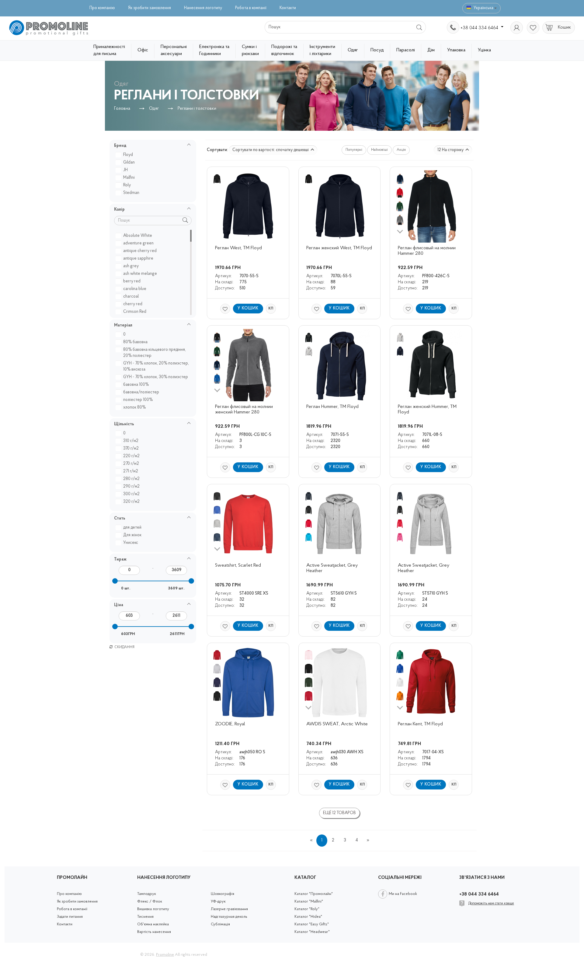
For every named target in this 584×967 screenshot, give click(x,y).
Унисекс (130, 542)
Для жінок (132, 535)
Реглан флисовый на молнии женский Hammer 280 (244, 409)
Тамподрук (146, 894)
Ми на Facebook (403, 894)
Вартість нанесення (154, 932)
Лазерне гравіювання (229, 909)
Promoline (165, 955)
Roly (127, 185)
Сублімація (220, 924)
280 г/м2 (131, 479)
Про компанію (102, 8)
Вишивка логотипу (153, 909)
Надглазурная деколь (229, 917)
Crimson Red (134, 311)
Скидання (123, 647)
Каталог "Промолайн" (313, 894)
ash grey (131, 266)
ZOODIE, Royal (230, 724)
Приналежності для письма (109, 50)
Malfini (129, 177)
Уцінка (484, 50)
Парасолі (405, 50)
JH (125, 170)
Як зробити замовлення (149, 8)
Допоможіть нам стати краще (491, 903)
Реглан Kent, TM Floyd (420, 724)
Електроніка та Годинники (214, 50)
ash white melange (140, 273)
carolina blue (134, 289)
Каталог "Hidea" (308, 917)
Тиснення (145, 917)
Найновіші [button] (379, 150)
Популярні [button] (354, 150)
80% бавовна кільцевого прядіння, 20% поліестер (154, 352)
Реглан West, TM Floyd (238, 248)
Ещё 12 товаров (339, 813)
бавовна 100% (136, 384)
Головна (122, 108)
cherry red (132, 304)
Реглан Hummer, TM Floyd (332, 406)
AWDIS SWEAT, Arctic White (337, 724)
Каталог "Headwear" (312, 932)
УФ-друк (218, 901)
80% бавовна (135, 342)
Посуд (377, 50)
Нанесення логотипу (203, 8)
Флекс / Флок (149, 901)
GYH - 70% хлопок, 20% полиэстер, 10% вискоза (156, 366)
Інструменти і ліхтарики (322, 50)
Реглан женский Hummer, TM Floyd (428, 409)
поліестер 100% (138, 400)
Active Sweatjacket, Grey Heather (332, 568)
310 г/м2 (130, 441)
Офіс (142, 50)
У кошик (248, 308)
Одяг (353, 50)
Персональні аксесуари (174, 50)
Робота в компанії (250, 8)
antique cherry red (140, 251)
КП (270, 308)
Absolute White (137, 235)
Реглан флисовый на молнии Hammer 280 (427, 251)
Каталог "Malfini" (308, 901)
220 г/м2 (131, 456)
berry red (132, 281)
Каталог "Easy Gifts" (311, 924)
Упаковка (456, 50)
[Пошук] (419, 27)
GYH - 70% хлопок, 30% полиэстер (155, 377)
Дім (431, 50)
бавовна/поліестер (141, 392)
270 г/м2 (131, 463)
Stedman (131, 193)
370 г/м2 (131, 448)
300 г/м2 (131, 494)
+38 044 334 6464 (480, 28)
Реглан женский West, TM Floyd (339, 248)
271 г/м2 (130, 471)
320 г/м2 (131, 501)
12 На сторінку (450, 150)
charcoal (131, 296)
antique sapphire (138, 258)
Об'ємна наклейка (153, 924)
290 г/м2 (131, 486)
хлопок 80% (134, 407)
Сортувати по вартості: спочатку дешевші (271, 150)
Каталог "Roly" (306, 909)
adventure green (138, 243)
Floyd (128, 155)
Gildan (129, 162)
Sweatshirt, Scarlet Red (238, 565)
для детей (132, 527)
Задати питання (70, 917)
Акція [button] (401, 150)
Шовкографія (222, 894)
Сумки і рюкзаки (250, 50)
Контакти (288, 8)
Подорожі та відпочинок (284, 50)
